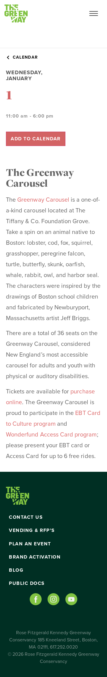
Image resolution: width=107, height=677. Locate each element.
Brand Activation (35, 557)
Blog (16, 570)
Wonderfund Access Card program (51, 434)
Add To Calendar (36, 139)
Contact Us (26, 517)
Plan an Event (30, 544)
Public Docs (27, 583)
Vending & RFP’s (32, 530)
